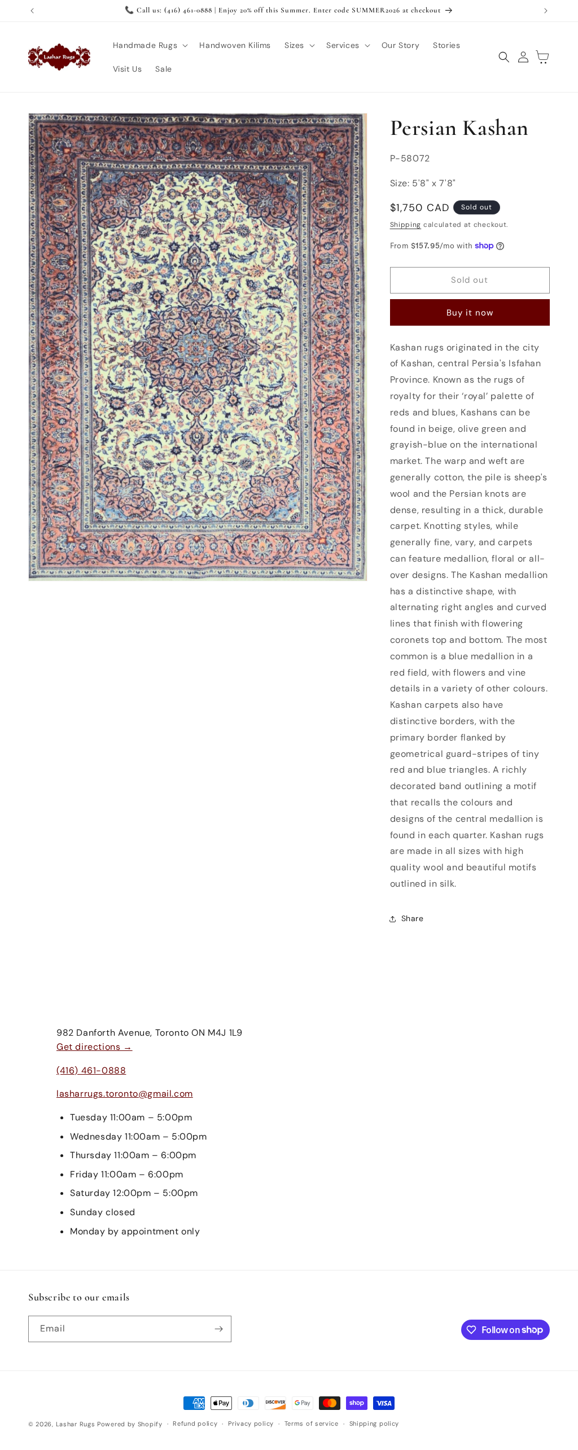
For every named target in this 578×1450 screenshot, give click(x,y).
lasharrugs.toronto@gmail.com (124, 1093)
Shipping (406, 224)
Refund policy (195, 1423)
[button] (149, 45)
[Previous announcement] (32, 10)
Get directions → (94, 1047)
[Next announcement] (545, 10)
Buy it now (469, 312)
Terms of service (311, 1423)
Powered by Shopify (130, 1424)
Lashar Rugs (75, 1424)
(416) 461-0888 (91, 1070)
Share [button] (412, 918)
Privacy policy (251, 1423)
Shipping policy (374, 1423)
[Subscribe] (218, 1329)
